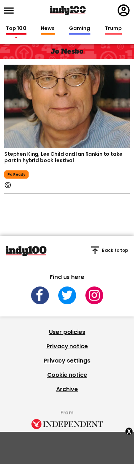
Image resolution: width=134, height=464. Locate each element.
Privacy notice (67, 346)
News (48, 28)
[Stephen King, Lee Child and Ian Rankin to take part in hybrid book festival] (67, 105)
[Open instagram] (94, 295)
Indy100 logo (68, 10)
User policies (67, 332)
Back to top (115, 250)
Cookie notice (67, 375)
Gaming (79, 28)
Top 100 (16, 28)
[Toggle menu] (11, 11)
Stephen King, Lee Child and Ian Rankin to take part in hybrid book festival (63, 157)
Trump (113, 28)
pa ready (16, 174)
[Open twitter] (67, 295)
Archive (67, 389)
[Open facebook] (40, 295)
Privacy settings (67, 360)
